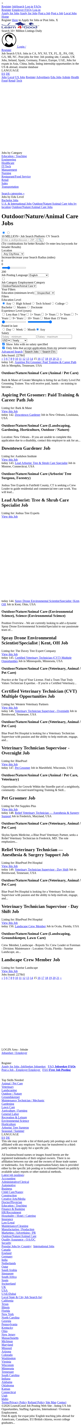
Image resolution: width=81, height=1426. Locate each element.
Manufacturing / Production (18, 1229)
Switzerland (9, 1283)
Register (6, 6)
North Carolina (10, 1317)
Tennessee (8, 1371)
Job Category (9, 282)
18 (46, 358)
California (7, 1300)
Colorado (7, 1354)
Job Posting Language (15, 275)
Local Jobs (70, 13)
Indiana (6, 1378)
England (6, 1253)
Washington (9, 1358)
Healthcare (8, 163)
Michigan (7, 1341)
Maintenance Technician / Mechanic (23, 1100)
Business (7, 1188)
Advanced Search (12, 351)
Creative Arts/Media (13, 1198)
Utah (4, 1395)
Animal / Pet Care (12, 1083)
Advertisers (43, 77)
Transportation (10, 186)
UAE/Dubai (9, 1293)
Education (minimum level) (18, 292)
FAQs (37, 6)
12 (23, 358)
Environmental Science (15, 1120)
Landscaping (9, 1090)
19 (50, 358)
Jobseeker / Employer (14, 1053)
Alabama (7, 1382)
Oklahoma (8, 1385)
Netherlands (9, 1263)
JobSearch (18, 6)
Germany (7, 1256)
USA (5, 1290)
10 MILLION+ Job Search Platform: (24, 236)
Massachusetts (10, 1337)
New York (8, 1314)
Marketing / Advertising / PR (19, 1232)
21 (57, 358)
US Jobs (20, 77)
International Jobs (43, 1246)
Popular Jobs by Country (16, 1246)
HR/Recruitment (11, 1212)
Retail (11, 80)
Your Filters (8, 289)
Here (15, 20)
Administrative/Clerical (15, 1181)
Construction (9, 1195)
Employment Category (31, 282)
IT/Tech (6, 166)
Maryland (7, 1344)
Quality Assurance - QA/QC (18, 1239)
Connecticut (9, 1392)
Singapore (8, 1273)
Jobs (4, 77)
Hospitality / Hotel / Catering (19, 1215)
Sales (5, 183)
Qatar (5, 1266)
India (5, 1259)
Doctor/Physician (12, 1202)
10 (16, 358)
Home (5, 16)
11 (20, 358)
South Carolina (10, 1375)
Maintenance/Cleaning (15, 1226)
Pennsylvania (9, 1324)
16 (38, 358)
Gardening (8, 1103)
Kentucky (7, 1327)
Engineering (9, 159)
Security (6, 1242)
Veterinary (8, 1086)
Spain (5, 1280)
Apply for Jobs (10, 13)
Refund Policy (36, 1402)
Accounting (8, 1178)
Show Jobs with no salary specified (26, 344)
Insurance (7, 1219)
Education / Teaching (14, 156)
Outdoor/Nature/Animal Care (19, 1236)
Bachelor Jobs (10, 200)
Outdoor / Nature (12, 1093)
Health (75, 77)
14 (31, 358)
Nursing (6, 173)
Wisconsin (8, 1365)
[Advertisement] (40, 116)
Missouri (7, 1348)
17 (42, 358)
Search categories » (13, 193)
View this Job (10, 411)
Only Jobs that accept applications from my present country (40, 348)
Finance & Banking (13, 1209)
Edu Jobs (55, 77)
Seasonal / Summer (13, 1131)
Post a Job (44, 13)
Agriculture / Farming (14, 1110)
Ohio (5, 1331)
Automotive (9, 1185)
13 (27, 358)
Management (9, 169)
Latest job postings (13, 1175)
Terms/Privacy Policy (14, 1402)
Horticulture (9, 1124)
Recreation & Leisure (14, 1117)
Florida (6, 1310)
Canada (6, 1249)
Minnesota (8, 1368)
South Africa (9, 1276)
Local (11, 77)
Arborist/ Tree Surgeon (15, 1127)
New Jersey (8, 1334)
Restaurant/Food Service (16, 176)
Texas (5, 1304)
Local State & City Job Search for (22, 1297)
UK (4, 1287)
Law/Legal (8, 1222)
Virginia (6, 1361)
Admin (66, 77)
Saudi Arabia (9, 1270)
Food (5, 80)
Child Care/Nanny (12, 1192)
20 (54, 358)
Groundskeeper (11, 1097)
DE (8, 73)
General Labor (10, 1114)
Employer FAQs (22, 9)
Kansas (6, 1388)
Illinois (6, 1307)
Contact (61, 1402)
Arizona (6, 1351)
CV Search (52, 236)
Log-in (29, 6)
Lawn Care (8, 1107)
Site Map (51, 1402)
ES (3, 73)
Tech (19, 80)
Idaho (5, 1399)
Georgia (6, 1321)
